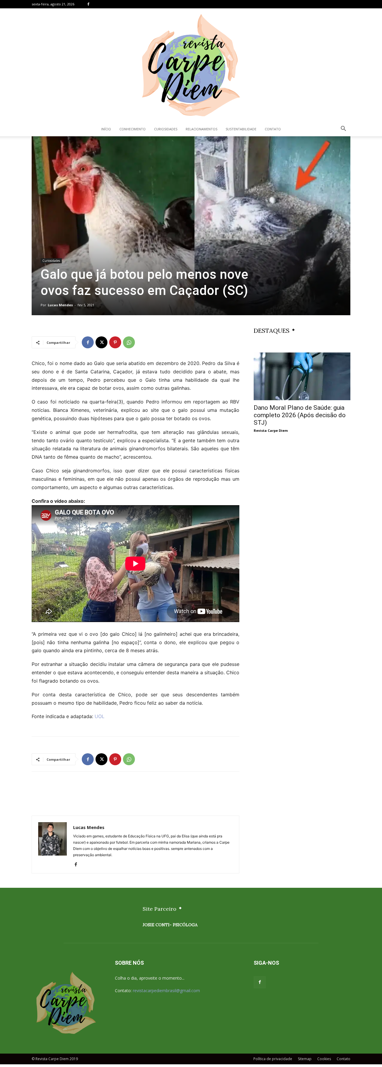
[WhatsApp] (129, 342)
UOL (99, 716)
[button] (343, 129)
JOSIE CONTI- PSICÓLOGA (170, 924)
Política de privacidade (272, 1058)
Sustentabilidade (241, 129)
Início (106, 129)
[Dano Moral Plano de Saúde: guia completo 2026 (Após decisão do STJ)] (302, 376)
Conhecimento (132, 129)
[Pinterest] (115, 342)
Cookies (324, 1058)
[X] (101, 342)
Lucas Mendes (60, 305)
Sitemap (305, 1058)
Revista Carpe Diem (271, 430)
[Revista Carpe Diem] (191, 65)
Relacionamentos (201, 129)
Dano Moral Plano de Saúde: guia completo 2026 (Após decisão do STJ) (300, 415)
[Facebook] (88, 4)
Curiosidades (165, 129)
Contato (273, 129)
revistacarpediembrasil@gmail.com (166, 990)
